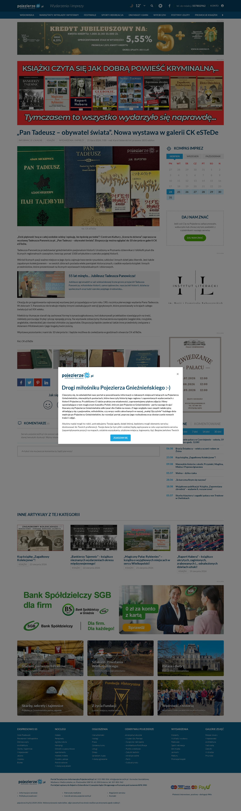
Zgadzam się (120, 437)
